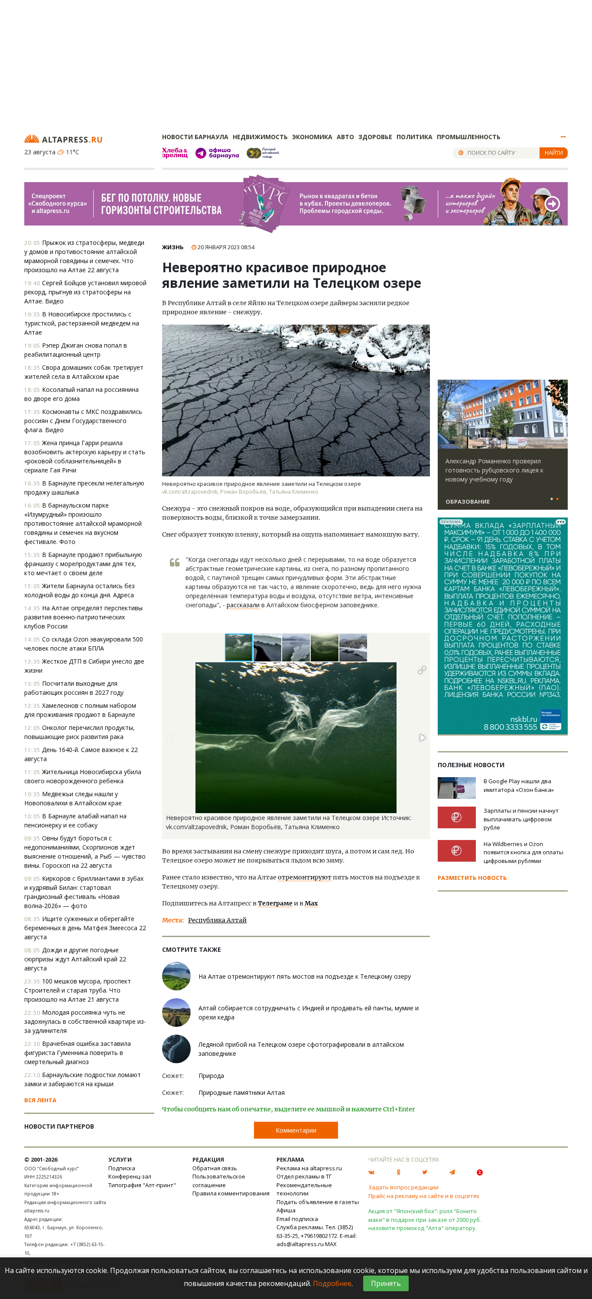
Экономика (312, 137)
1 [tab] (552, 499)
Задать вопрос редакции (403, 1187)
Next (559, 414)
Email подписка (297, 1219)
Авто (345, 137)
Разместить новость (472, 878)
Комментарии (296, 1130)
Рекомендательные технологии (304, 1189)
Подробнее (332, 1283)
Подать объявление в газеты (317, 1202)
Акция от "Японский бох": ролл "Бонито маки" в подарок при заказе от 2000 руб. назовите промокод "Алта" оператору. (424, 1219)
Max (311, 903)
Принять (386, 1283)
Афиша (286, 1210)
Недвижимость (260, 137)
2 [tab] (557, 499)
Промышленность (469, 137)
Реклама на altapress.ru (309, 1168)
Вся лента (40, 1100)
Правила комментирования (231, 1193)
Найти (554, 152)
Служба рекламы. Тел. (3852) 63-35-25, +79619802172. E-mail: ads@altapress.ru (316, 1235)
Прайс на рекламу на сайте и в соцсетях (423, 1196)
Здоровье (375, 137)
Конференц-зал (129, 1176)
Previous (446, 414)
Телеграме (275, 903)
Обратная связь (214, 1168)
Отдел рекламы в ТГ (304, 1176)
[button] (268, 647)
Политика (415, 137)
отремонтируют (305, 877)
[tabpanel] (503, 449)
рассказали (243, 605)
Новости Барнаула (195, 137)
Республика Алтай (217, 920)
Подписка (121, 1168)
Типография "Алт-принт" (142, 1185)
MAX (331, 1244)
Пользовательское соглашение (218, 1180)
